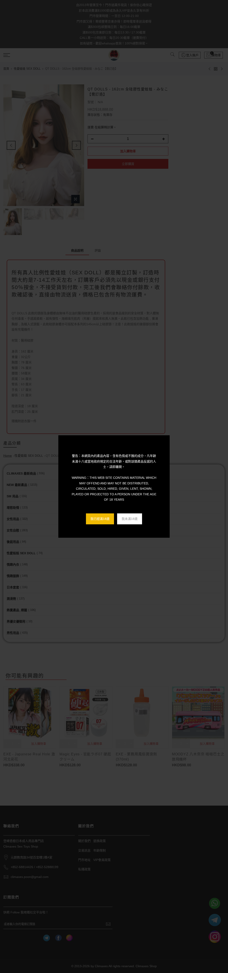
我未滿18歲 (130, 519)
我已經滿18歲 (100, 519)
